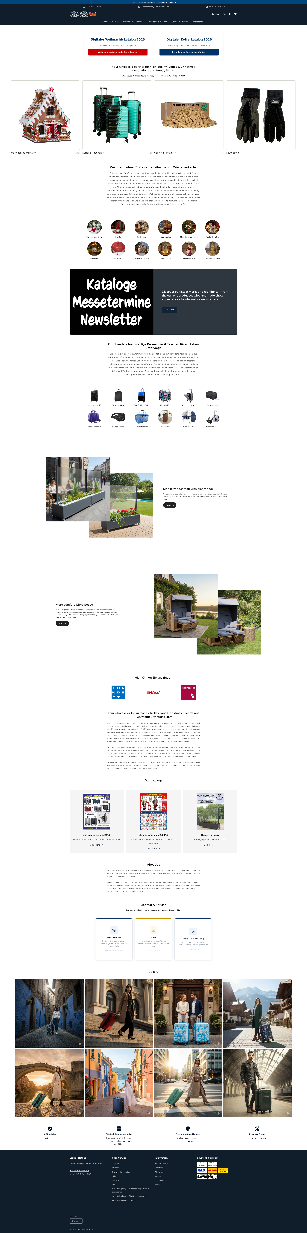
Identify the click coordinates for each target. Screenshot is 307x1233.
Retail (114, 1185)
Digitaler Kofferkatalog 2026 (189, 39)
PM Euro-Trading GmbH (85, 1229)
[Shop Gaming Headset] (260, 115)
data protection (161, 1163)
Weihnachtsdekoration (23, 152)
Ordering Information (121, 1172)
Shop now (169, 505)
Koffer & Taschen (92, 152)
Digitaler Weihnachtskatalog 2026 (118, 39)
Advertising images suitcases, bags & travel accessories (130, 1190)
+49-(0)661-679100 (79, 1170)
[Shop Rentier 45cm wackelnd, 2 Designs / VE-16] (45, 115)
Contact (115, 1180)
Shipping (116, 1176)
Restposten (232, 152)
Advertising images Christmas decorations (130, 1196)
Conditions (159, 1180)
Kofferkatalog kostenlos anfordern (189, 52)
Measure (158, 1176)
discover (169, 310)
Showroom (159, 1168)
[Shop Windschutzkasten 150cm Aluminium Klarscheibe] (189, 115)
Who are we (160, 1172)
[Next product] (77, 115)
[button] (111, 21)
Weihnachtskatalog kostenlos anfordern (118, 52)
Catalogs (116, 1163)
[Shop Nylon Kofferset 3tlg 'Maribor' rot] (117, 115)
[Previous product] (14, 115)
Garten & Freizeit (164, 152)
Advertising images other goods (125, 1200)
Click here (95, 845)
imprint (158, 1185)
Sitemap (115, 1168)
